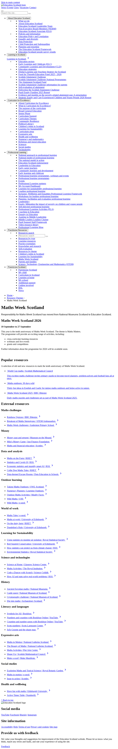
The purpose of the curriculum (32, 108)
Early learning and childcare (31, 173)
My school (23, 280)
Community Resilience (28, 121)
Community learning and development (35, 170)
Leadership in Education (29, 165)
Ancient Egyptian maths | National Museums (29, 589)
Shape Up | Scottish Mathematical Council (28, 654)
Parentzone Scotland (16, 267)
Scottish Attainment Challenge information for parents (42, 84)
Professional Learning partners (32, 183)
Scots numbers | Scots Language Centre (27, 625)
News (3, 7)
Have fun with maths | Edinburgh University (29, 691)
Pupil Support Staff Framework (32, 222)
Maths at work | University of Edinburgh (27, 519)
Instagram (32, 715)
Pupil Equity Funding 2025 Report (34, 92)
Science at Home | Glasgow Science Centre (28, 564)
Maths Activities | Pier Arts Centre (24, 650)
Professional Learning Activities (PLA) (36, 209)
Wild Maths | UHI (17, 499)
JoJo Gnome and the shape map (23, 629)
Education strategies (27, 69)
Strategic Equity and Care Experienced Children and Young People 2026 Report (54, 97)
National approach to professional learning (37, 155)
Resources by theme (27, 251)
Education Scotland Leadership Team (35, 26)
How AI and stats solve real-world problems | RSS (32, 576)
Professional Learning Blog (30, 227)
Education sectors (26, 61)
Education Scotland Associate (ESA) (35, 31)
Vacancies (24, 7)
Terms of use (24, 727)
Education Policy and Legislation (33, 36)
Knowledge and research (29, 246)
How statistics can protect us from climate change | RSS (34, 548)
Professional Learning (17, 152)
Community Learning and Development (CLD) (39, 66)
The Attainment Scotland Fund (32, 82)
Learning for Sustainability (30, 129)
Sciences (22, 144)
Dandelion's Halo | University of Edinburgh (29, 527)
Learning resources (27, 241)
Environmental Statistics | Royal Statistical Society (31, 552)
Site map (53, 727)
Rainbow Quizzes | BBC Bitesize (24, 417)
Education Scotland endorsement (33, 163)
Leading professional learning (31, 191)
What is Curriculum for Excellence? (34, 106)
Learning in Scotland (16, 55)
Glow (16, 7)
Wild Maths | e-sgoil (18, 503)
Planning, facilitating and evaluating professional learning (44, 199)
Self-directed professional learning (33, 206)
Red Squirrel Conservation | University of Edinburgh (33, 544)
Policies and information (29, 34)
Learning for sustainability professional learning (40, 188)
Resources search (26, 233)
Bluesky (23, 715)
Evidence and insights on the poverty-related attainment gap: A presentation (52, 95)
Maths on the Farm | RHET (21, 458)
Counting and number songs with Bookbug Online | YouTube (37, 621)
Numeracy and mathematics (31, 139)
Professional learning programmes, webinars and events (43, 176)
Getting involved (26, 285)
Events (10, 7)
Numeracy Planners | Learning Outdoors (27, 491)
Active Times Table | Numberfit (23, 695)
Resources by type (26, 238)
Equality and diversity (28, 39)
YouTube (5, 715)
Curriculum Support (27, 116)
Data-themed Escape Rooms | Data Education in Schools (34, 474)
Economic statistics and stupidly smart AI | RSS (30, 466)
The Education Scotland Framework (34, 49)
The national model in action (31, 160)
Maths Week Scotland (28, 259)
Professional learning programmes (33, 178)
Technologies (24, 149)
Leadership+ (24, 201)
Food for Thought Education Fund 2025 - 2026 (39, 74)
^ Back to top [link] (7, 700)
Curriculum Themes (27, 118)
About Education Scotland (19, 18)
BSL (20, 288)
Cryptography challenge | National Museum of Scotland (34, 597)
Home (10, 295)
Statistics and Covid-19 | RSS (22, 462)
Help (15, 727)
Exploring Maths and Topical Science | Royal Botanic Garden (37, 670)
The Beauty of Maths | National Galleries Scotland (32, 646)
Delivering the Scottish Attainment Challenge (38, 90)
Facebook (14, 715)
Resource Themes (15, 298)
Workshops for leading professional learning (38, 196)
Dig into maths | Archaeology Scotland (26, 601)
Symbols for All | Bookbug (21, 613)
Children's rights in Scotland (31, 126)
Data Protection (25, 41)
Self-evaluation (25, 249)
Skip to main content (10, 2)
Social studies (24, 147)
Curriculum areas (26, 131)
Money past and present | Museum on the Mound (31, 437)
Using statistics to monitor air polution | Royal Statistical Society (38, 540)
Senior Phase (24, 113)
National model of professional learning (36, 158)
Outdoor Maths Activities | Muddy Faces (27, 495)
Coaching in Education (28, 212)
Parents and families (27, 261)
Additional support (26, 283)
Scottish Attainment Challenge (32, 77)
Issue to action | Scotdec (20, 678)
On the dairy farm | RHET (21, 523)
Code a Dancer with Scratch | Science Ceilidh (29, 572)
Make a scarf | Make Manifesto (23, 658)
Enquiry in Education (28, 214)
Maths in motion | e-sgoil (20, 674)
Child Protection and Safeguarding (34, 44)
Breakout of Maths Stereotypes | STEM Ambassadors (33, 421)
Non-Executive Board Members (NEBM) (37, 28)
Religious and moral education (32, 142)
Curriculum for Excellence (18, 100)
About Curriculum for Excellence (33, 103)
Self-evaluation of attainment (31, 87)
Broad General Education (30, 111)
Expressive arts (25, 134)
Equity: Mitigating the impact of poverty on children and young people (50, 204)
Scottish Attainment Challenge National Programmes (42, 79)
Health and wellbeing (28, 136)
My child (22, 272)
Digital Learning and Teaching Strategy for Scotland (42, 72)
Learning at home (26, 277)
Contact (32, 7)
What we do (23, 21)
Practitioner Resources (17, 230)
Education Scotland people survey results (37, 52)
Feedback (5, 746)
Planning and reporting (28, 47)
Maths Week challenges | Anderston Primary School (32, 425)
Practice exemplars (26, 243)
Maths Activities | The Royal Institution (26, 568)
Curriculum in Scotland (29, 275)
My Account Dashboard (29, 186)
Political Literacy (26, 124)
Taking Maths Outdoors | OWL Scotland (27, 487)
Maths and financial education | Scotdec (27, 445)
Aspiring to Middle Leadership (32, 217)
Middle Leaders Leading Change (33, 219)
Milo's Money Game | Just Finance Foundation (30, 441)
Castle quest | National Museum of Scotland (29, 593)
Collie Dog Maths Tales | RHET (23, 470)
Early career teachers (27, 168)
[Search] (29, 13)
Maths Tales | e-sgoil (18, 515)
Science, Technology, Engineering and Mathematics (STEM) (46, 264)
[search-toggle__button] (2, 10)
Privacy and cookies (40, 727)
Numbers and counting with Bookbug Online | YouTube (34, 617)
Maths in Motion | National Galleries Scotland (30, 642)
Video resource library (28, 225)
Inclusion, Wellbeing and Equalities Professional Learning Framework (50, 194)
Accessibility (7, 727)
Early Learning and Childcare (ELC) (35, 64)
